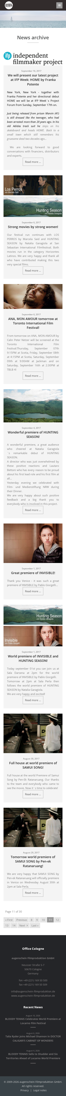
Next (22, 925)
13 (6, 925)
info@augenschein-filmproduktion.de (33, 991)
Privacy (24, 1090)
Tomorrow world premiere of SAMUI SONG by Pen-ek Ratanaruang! (33, 861)
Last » (35, 925)
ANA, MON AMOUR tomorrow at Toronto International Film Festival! (33, 323)
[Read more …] (33, 58)
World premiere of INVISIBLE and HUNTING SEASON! (33, 658)
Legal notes (40, 1090)
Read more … (33, 162)
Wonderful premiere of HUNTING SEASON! (33, 434)
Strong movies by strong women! (33, 227)
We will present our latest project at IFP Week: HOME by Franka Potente (33, 79)
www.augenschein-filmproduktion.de (33, 995)
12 (57, 920)
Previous (21, 920)
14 (13, 925)
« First (8, 920)
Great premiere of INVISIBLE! (33, 573)
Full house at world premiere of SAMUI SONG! (33, 765)
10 (43, 920)
